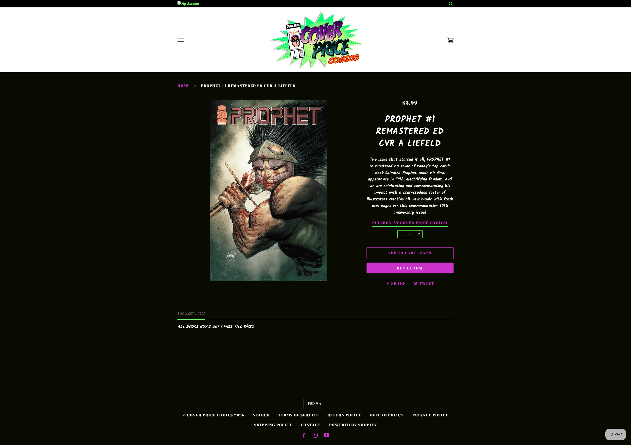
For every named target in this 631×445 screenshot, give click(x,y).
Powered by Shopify (353, 425)
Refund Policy (387, 415)
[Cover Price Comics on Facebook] (304, 436)
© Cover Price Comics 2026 (213, 415)
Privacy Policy (430, 415)
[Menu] (180, 40)
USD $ (313, 403)
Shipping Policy (273, 425)
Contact (310, 425)
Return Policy (344, 415)
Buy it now (410, 268)
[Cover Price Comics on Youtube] (327, 436)
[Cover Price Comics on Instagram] (315, 436)
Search (261, 415)
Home (183, 86)
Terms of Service (299, 415)
